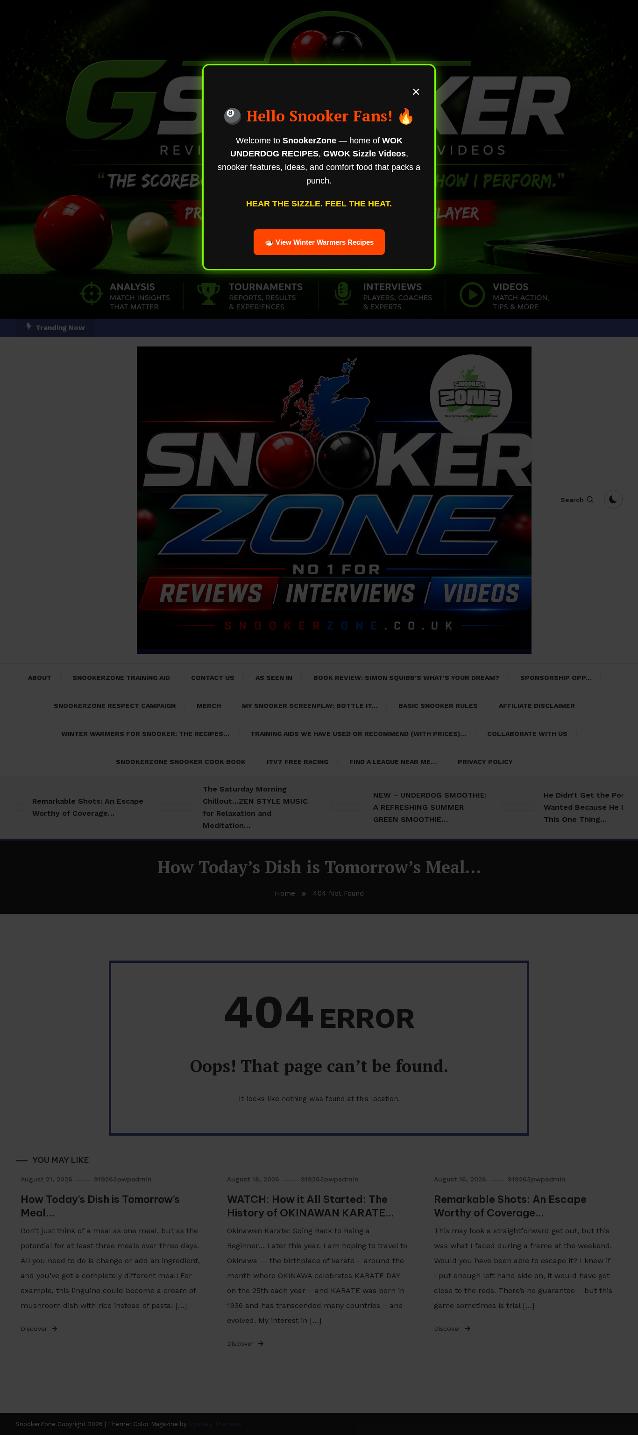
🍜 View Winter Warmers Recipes (319, 242)
